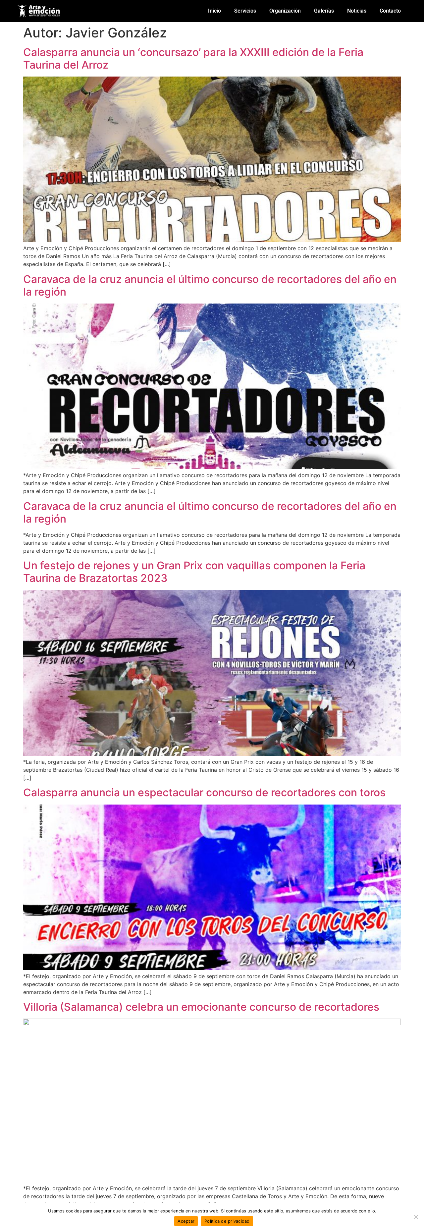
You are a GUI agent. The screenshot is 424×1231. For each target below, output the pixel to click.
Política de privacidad (227, 1221)
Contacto (390, 11)
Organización (285, 11)
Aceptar (186, 1221)
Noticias (356, 11)
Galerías (324, 11)
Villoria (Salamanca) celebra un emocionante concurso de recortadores (201, 1006)
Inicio (214, 11)
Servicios (245, 11)
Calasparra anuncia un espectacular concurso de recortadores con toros (204, 792)
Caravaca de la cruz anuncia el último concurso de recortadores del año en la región (210, 285)
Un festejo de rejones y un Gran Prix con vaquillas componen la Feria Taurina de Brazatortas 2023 (194, 572)
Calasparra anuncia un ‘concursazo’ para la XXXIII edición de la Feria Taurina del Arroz (193, 58)
